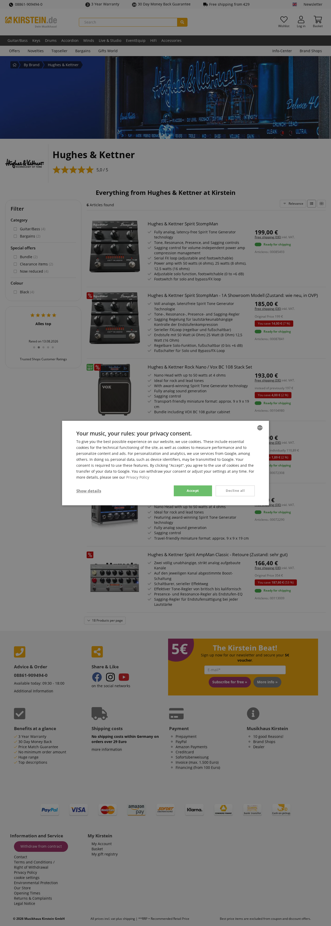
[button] (88, 490)
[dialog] (165, 463)
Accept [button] (193, 490)
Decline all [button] (235, 490)
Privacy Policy (137, 477)
